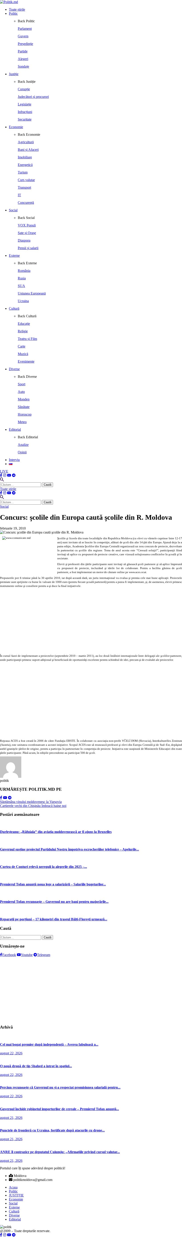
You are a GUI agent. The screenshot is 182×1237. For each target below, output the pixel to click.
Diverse (14, 369)
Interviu (14, 460)
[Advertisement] (91, 621)
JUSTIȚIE (16, 1195)
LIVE (4, 471)
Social (13, 210)
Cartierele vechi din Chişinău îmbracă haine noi (33, 806)
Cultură (14, 308)
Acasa (13, 1187)
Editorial (15, 429)
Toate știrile (17, 9)
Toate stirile (8, 489)
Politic (13, 13)
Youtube (27, 955)
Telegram (43, 955)
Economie (16, 127)
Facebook (9, 955)
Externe (14, 255)
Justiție (13, 74)
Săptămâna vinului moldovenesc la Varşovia (31, 802)
